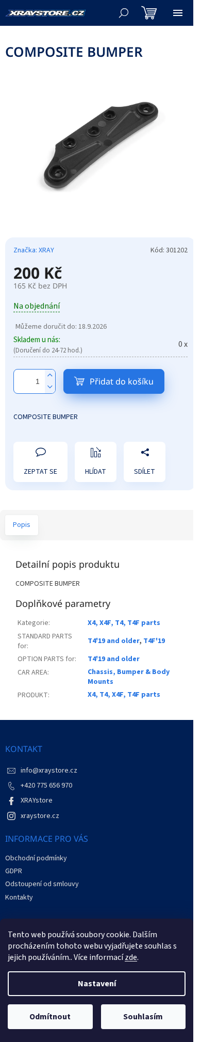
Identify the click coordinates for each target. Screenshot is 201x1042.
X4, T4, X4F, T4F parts (124, 695)
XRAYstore (37, 800)
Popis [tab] (21, 525)
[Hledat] (123, 13)
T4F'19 (154, 641)
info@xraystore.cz (49, 770)
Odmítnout (50, 1016)
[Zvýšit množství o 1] (50, 375)
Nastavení (97, 983)
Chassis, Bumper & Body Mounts (129, 677)
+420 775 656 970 (46, 785)
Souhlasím (143, 1016)
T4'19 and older (113, 641)
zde (131, 957)
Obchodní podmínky (36, 858)
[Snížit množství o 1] (50, 387)
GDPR (13, 871)
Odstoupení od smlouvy (42, 884)
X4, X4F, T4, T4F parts (124, 623)
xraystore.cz (40, 816)
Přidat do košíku (122, 381)
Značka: (33, 250)
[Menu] (177, 13)
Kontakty (19, 897)
